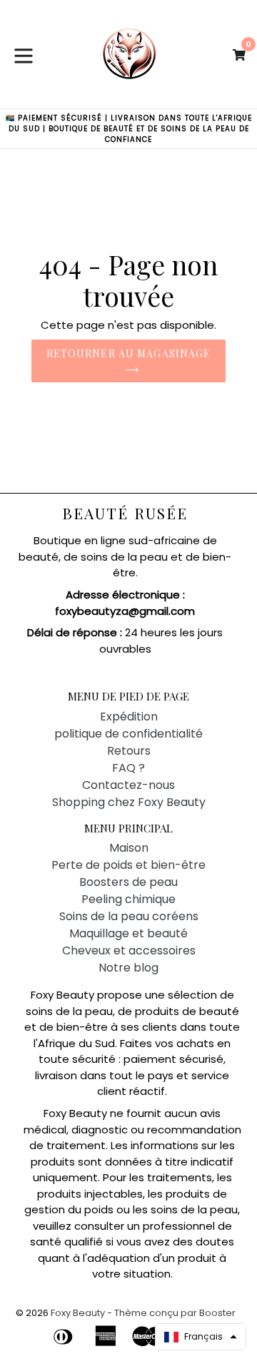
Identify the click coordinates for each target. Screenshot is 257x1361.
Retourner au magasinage (128, 353)
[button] (201, 1337)
